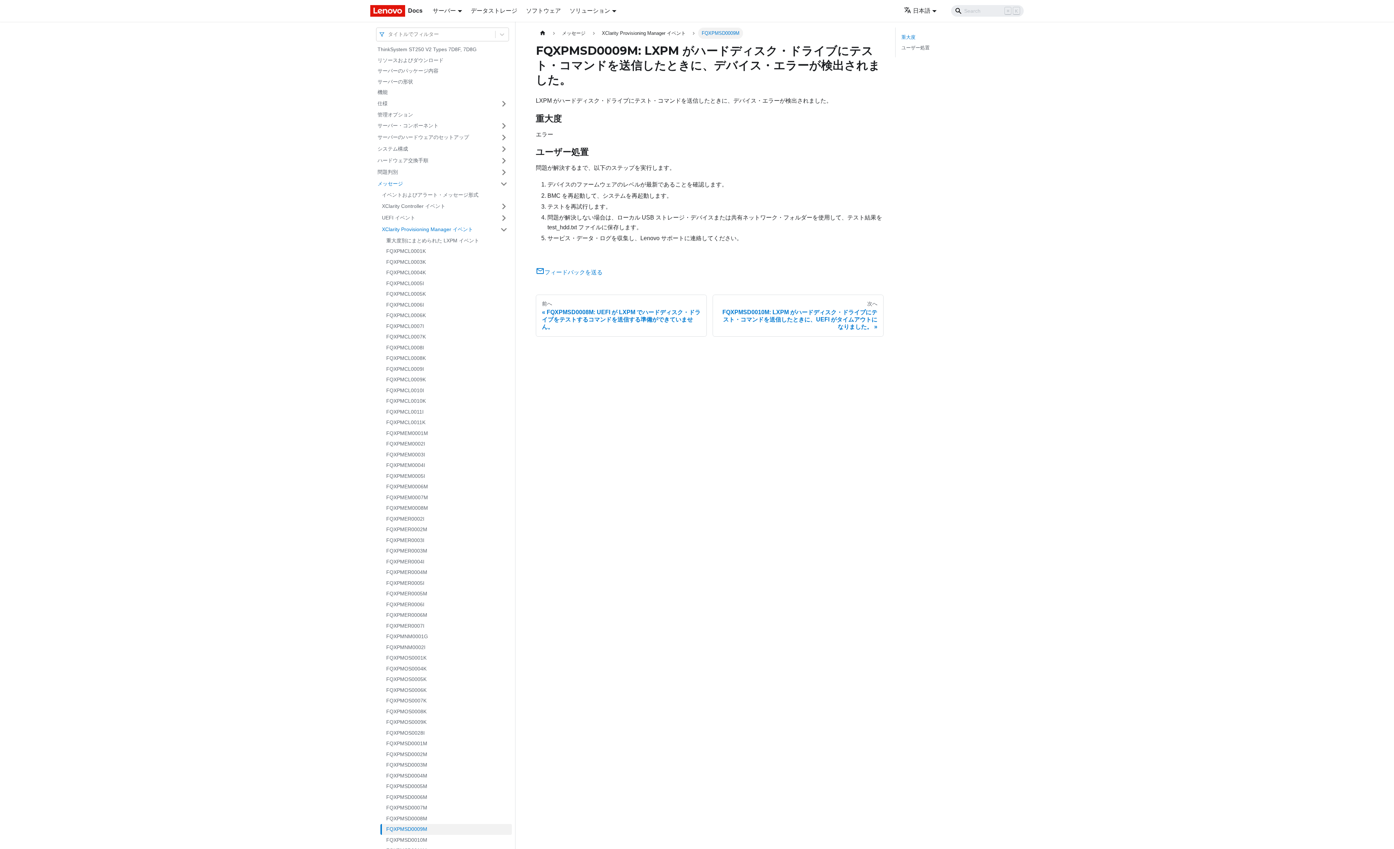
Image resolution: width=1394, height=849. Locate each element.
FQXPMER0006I (405, 604)
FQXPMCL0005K (406, 294)
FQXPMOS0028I (405, 733)
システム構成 (393, 149)
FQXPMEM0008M (407, 508)
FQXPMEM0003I (405, 455)
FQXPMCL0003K (406, 262)
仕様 (383, 103)
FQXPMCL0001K (406, 251)
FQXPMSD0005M (406, 786)
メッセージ (390, 183)
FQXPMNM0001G (407, 636)
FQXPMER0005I (405, 583)
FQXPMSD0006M (406, 797)
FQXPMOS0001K (406, 658)
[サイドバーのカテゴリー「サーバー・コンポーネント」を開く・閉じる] (504, 126)
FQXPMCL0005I (405, 283)
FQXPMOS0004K (406, 669)
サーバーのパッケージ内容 (408, 71)
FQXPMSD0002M (406, 754)
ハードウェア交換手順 (403, 160)
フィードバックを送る (574, 272)
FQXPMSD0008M (406, 818)
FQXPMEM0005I (405, 476)
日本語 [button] (921, 11)
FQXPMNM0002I (405, 647)
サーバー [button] (444, 11)
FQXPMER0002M (406, 529)
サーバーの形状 (395, 82)
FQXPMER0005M (406, 593)
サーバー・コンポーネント (408, 125)
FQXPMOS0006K (406, 690)
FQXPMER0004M (406, 572)
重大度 (908, 37)
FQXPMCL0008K (406, 358)
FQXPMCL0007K (406, 337)
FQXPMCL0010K (406, 401)
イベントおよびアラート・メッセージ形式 (430, 195)
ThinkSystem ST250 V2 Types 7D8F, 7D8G (427, 49)
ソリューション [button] (590, 11)
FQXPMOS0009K (406, 722)
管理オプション (395, 115)
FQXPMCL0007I (405, 326)
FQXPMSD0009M (406, 829)
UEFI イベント (398, 218)
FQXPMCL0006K (406, 315)
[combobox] (389, 34)
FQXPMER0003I (405, 540)
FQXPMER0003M (406, 551)
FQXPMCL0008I (405, 347)
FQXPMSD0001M (406, 743)
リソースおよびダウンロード (411, 60)
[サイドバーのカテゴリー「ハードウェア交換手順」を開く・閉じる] (504, 161)
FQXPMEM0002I (405, 444)
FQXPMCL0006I (405, 305)
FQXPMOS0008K (406, 711)
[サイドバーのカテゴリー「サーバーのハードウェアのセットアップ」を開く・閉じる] (504, 137)
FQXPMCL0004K (406, 272)
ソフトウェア (543, 11)
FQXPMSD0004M (406, 776)
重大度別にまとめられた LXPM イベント (432, 240)
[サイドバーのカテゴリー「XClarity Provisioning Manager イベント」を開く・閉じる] (504, 229)
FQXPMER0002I (405, 519)
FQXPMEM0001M (407, 433)
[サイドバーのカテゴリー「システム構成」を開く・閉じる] (504, 149)
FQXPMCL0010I (405, 390)
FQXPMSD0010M (406, 840)
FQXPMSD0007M (406, 808)
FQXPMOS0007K (406, 701)
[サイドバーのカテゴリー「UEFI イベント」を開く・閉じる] (504, 218)
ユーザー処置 (915, 47)
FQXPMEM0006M (407, 486)
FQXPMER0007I (405, 626)
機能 (383, 92)
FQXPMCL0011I (405, 412)
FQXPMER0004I (405, 562)
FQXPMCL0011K (405, 422)
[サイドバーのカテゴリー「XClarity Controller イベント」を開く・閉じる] (504, 206)
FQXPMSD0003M (406, 765)
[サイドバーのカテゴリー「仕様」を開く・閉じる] (504, 104)
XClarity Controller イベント (413, 206)
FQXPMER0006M (406, 615)
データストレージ (494, 11)
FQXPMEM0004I (405, 465)
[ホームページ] (543, 33)
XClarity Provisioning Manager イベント (427, 229)
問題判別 (388, 172)
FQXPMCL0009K (406, 379)
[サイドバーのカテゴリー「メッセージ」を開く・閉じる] (504, 184)
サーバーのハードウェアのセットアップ (423, 137)
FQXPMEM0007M (407, 497)
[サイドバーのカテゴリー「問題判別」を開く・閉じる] (504, 172)
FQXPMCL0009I (405, 369)
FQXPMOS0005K (406, 679)
